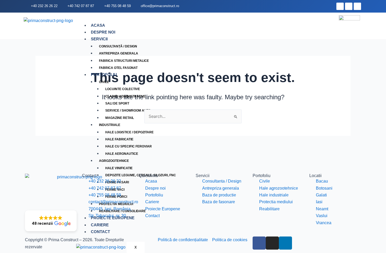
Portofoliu (104, 74)
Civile (104, 82)
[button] (51, 220)
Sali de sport (117, 103)
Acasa (98, 25)
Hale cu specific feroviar (128, 146)
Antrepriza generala (118, 53)
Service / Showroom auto (128, 110)
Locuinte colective (122, 89)
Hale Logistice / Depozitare (129, 132)
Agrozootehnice (114, 161)
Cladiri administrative (125, 96)
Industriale (109, 125)
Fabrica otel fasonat (118, 68)
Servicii (99, 39)
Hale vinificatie (119, 168)
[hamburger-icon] (327, 26)
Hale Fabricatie (119, 139)
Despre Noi (103, 32)
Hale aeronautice (121, 154)
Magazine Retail (119, 118)
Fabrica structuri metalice (124, 61)
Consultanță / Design (118, 46)
